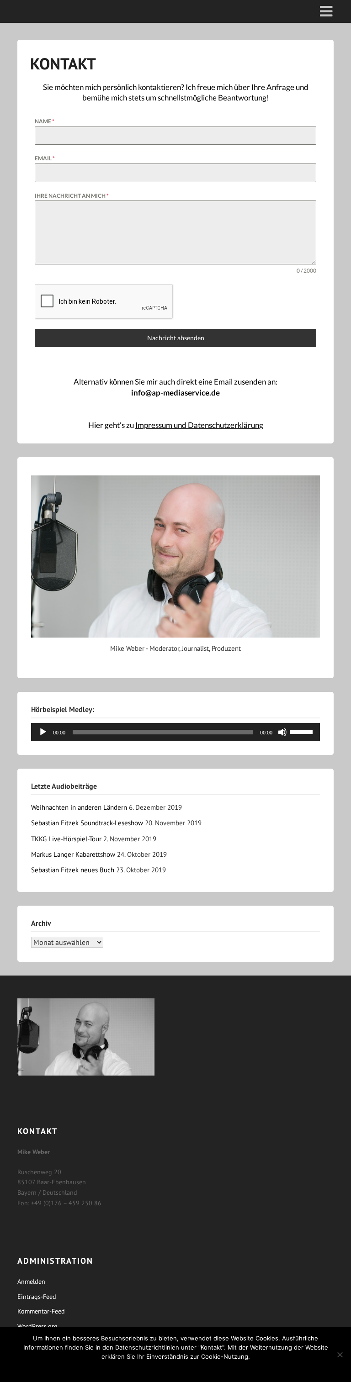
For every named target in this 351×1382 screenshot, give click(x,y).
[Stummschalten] (282, 732)
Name (44, 121)
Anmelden (31, 1281)
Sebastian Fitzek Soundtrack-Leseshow (87, 822)
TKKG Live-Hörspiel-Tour (66, 838)
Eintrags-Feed (36, 1296)
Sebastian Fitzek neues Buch (72, 869)
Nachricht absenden (175, 338)
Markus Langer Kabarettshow (73, 854)
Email (45, 158)
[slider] (302, 731)
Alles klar (175, 1368)
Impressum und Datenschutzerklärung (199, 425)
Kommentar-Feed (41, 1311)
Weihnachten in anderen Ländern (79, 807)
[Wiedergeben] (43, 732)
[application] (175, 732)
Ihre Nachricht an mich (72, 195)
